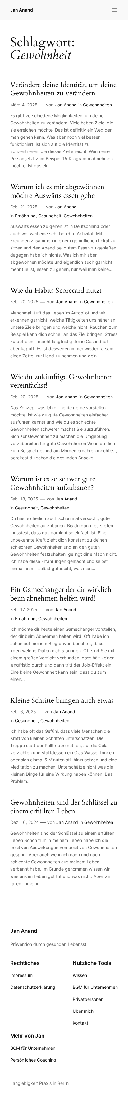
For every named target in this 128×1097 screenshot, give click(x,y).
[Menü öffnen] (114, 10)
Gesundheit (49, 215)
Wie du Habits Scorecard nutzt (56, 290)
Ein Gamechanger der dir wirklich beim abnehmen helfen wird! (61, 593)
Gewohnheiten (97, 104)
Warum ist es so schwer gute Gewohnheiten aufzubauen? (52, 483)
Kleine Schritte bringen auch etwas (62, 700)
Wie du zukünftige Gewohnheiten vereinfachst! (61, 381)
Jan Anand (21, 9)
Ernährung (25, 215)
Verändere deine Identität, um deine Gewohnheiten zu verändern (63, 89)
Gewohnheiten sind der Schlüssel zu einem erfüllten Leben (63, 806)
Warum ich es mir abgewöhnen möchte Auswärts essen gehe (57, 191)
